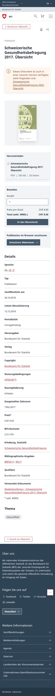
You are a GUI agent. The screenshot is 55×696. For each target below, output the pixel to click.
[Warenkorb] (42, 16)
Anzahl (10, 195)
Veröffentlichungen (13, 632)
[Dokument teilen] (47, 29)
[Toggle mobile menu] (51, 16)
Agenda (7, 648)
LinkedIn (10, 602)
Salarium (8, 656)
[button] (50, 592)
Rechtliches (6, 692)
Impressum (16, 692)
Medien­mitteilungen (14, 640)
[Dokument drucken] (41, 29)
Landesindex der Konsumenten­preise (23, 664)
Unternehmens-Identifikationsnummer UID (24, 674)
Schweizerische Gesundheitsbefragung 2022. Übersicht (28, 85)
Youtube (41, 596)
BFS (10, 16)
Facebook (11, 596)
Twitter (26, 596)
